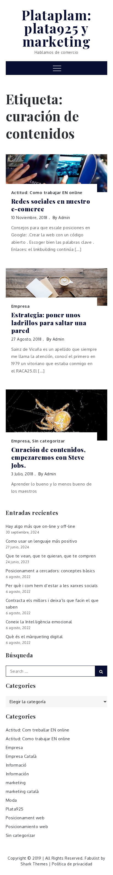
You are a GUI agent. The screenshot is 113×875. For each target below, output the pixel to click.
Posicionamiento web (27, 826)
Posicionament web (25, 817)
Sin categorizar (48, 441)
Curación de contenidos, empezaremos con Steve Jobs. (48, 457)
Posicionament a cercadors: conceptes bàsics (50, 570)
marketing (16, 782)
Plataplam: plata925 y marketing (56, 28)
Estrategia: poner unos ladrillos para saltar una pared (48, 323)
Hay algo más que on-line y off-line (40, 526)
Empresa (20, 306)
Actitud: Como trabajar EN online (47, 192)
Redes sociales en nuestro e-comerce (50, 205)
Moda (11, 800)
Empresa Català (21, 756)
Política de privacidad (72, 864)
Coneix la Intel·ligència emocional (39, 621)
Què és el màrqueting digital (34, 636)
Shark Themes (35, 864)
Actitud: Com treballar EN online (37, 730)
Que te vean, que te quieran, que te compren (51, 556)
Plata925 (15, 809)
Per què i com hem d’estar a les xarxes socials (52, 585)
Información (17, 773)
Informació (16, 765)
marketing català (22, 791)
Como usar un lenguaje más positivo (41, 541)
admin (64, 217)
